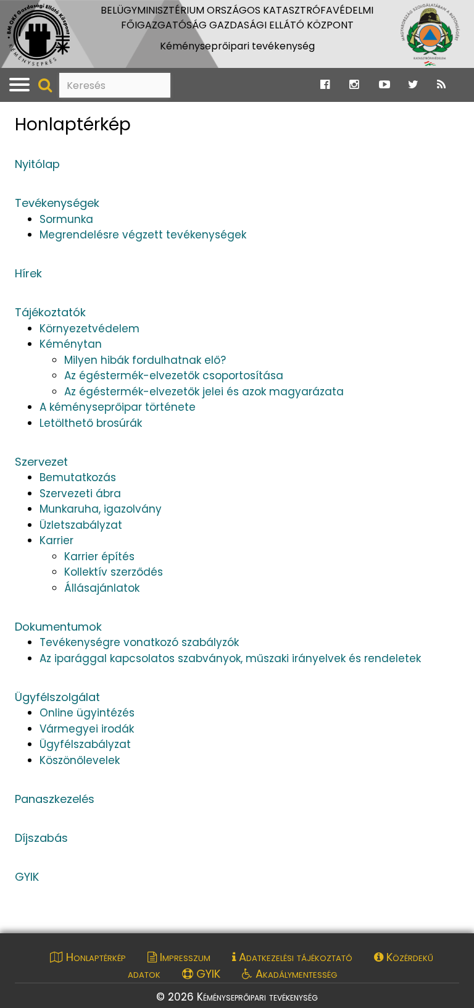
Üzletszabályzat (81, 525)
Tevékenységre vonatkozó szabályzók (139, 642)
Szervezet (41, 461)
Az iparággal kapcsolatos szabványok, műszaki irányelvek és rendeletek (230, 658)
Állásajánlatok (101, 588)
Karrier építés (99, 556)
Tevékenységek (57, 203)
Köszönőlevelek (80, 760)
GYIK (27, 876)
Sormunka (66, 219)
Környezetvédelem (89, 328)
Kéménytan (71, 344)
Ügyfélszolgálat (57, 697)
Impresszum (183, 957)
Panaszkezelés (54, 799)
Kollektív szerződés (113, 572)
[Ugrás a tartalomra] (21, 12)
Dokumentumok (58, 626)
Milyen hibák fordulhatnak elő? (145, 360)
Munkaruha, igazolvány (101, 509)
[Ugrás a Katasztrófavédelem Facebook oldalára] (325, 84)
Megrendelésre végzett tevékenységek (143, 234)
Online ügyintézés (87, 712)
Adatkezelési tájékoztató (294, 957)
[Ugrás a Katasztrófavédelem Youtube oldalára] (384, 84)
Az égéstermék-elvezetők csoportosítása (173, 375)
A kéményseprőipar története (118, 407)
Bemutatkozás (78, 477)
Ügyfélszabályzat (85, 744)
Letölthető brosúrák (91, 423)
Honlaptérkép (73, 125)
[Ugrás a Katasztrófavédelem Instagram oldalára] (354, 84)
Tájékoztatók (50, 312)
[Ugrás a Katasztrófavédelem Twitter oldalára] (413, 84)
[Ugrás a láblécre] (35, 12)
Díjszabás (41, 838)
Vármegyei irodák (87, 728)
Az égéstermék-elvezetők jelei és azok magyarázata (204, 391)
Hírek (28, 273)
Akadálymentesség (294, 973)
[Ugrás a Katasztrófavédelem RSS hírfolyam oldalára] (441, 84)
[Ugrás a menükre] (8, 12)
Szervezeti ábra (80, 493)
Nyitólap (37, 164)
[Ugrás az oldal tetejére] (22, 113)
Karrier (56, 540)
